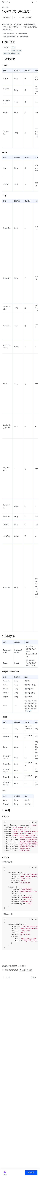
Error (28, 711)
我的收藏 (28, 17)
